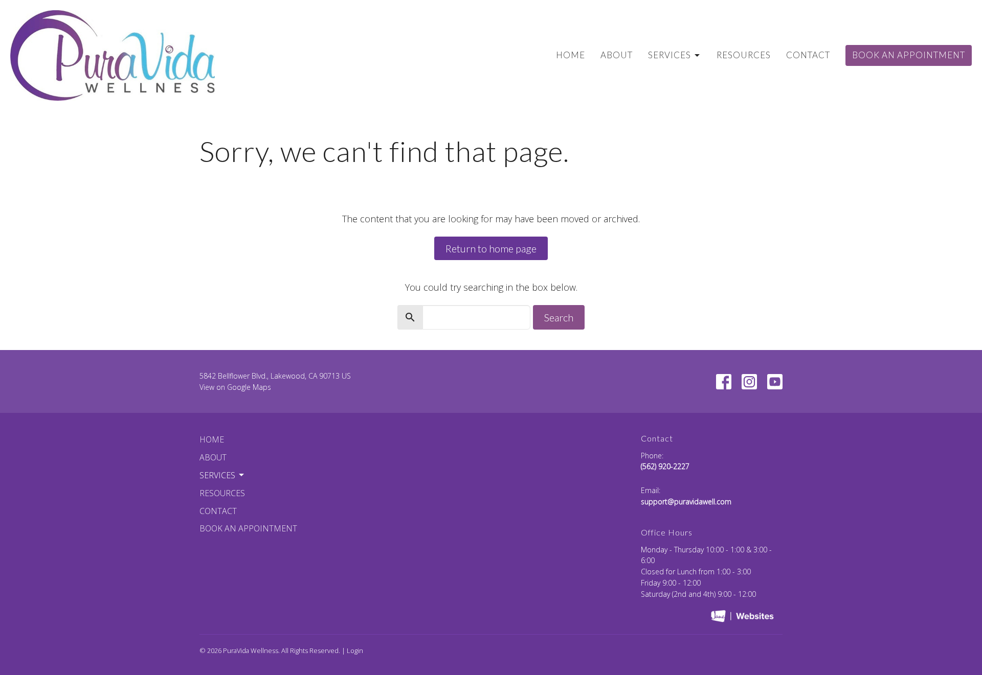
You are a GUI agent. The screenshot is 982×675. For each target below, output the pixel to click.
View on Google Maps (235, 387)
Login (355, 650)
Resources (744, 55)
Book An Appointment (908, 55)
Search (558, 317)
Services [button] (217, 475)
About (616, 55)
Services (669, 55)
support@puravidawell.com (686, 501)
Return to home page (491, 248)
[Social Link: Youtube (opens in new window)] (775, 381)
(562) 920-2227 (665, 466)
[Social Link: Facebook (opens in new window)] (723, 381)
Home (570, 55)
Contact (808, 55)
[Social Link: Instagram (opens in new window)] (749, 381)
